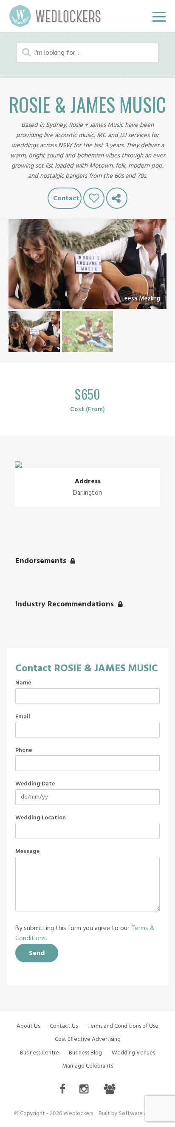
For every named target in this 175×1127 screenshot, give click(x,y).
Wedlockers (55, 16)
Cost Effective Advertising (88, 1039)
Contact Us (64, 1026)
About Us (28, 1026)
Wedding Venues (133, 1053)
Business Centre (39, 1053)
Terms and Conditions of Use (123, 1026)
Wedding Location (40, 818)
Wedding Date (35, 784)
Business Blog (85, 1053)
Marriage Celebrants (87, 1066)
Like (93, 198)
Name (23, 683)
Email (22, 717)
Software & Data (140, 1113)
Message (27, 851)
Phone (23, 750)
